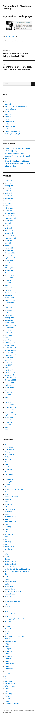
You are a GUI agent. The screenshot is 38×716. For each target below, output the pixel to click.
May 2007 (8, 365)
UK (6, 679)
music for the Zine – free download (17, 156)
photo (7, 119)
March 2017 (9, 183)
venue (7, 688)
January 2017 (9, 186)
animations (9, 447)
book (6, 464)
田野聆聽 (7, 158)
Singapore (8, 656)
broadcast (8, 467)
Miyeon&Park (9, 586)
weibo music (9, 36)
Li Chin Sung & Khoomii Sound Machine (19, 569)
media (7, 584)
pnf (6, 624)
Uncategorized (10, 684)
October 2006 (9, 382)
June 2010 (8, 280)
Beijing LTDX (9, 454)
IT (5, 551)
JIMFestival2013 (10, 564)
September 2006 (10, 385)
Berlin (7, 457)
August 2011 (9, 260)
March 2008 (9, 340)
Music (17, 41)
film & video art (10, 522)
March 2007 (9, 370)
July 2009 (8, 305)
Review (7, 639)
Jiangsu (7, 559)
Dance (7, 487)
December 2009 (10, 293)
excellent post (10, 509)
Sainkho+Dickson (11, 641)
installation (9, 549)
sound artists (9, 664)
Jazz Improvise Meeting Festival (16, 106)
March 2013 (9, 230)
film (6, 519)
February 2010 (9, 290)
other (7, 616)
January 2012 (9, 250)
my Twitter (9, 111)
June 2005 (8, 422)
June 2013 (8, 225)
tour (6, 676)
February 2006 (10, 402)
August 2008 (9, 328)
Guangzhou (9, 534)
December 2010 (10, 273)
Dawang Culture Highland (14, 489)
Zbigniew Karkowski (12, 703)
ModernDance (10, 594)
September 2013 (10, 218)
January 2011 (9, 270)
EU (6, 507)
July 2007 (8, 360)
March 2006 (9, 400)
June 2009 (8, 308)
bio (6, 101)
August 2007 (9, 357)
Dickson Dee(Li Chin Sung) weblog (13, 710)
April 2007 (8, 367)
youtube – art (9, 124)
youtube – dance (10, 126)
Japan (7, 556)
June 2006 (8, 392)
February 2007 (10, 372)
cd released (9, 469)
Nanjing (7, 606)
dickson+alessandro (12, 497)
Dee (6, 492)
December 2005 (10, 407)
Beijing (7, 452)
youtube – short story (12, 131)
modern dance (10, 589)
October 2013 (9, 215)
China (7, 472)
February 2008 (10, 342)
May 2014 (8, 203)
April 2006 (8, 397)
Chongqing (9, 474)
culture (7, 484)
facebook (8, 104)
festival (7, 514)
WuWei (7, 696)
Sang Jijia (8, 644)
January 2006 (9, 405)
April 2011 (8, 265)
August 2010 (9, 278)
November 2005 (10, 410)
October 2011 (9, 255)
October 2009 (9, 298)
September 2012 (10, 238)
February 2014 (9, 208)
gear (6, 529)
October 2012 (9, 235)
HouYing (8, 544)
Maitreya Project (10, 109)
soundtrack (9, 669)
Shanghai (8, 649)
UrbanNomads (10, 686)
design (7, 494)
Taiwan (7, 674)
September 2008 (10, 325)
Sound (7, 661)
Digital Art (8, 499)
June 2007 (8, 362)
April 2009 (8, 313)
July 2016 (8, 188)
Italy (6, 554)
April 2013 (8, 228)
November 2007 (10, 350)
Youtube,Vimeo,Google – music (16, 134)
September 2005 (10, 415)
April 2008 (8, 338)
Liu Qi (7, 576)
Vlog (6, 691)
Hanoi (7, 537)
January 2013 (9, 233)
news (6, 611)
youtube (7, 701)
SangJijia (8, 646)
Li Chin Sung (9, 566)
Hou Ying (8, 542)
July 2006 (8, 390)
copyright (8, 482)
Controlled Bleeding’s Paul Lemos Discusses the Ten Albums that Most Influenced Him (18, 163)
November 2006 (10, 380)
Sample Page (9, 121)
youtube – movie (10, 129)
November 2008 (10, 320)
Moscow (8, 596)
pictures (8, 621)
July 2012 (8, 243)
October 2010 (9, 275)
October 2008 (9, 323)
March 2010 (9, 288)
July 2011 (8, 263)
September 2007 (10, 355)
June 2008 (8, 333)
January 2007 (9, 375)
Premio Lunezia (10, 629)
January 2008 (9, 345)
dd (4, 41)
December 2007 (10, 347)
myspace (8, 114)
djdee (6, 502)
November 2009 (10, 295)
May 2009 (8, 310)
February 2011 (9, 268)
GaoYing (8, 527)
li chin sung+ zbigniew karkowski (17, 571)
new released (9, 609)
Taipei (7, 671)
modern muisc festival (13, 591)
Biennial (8, 459)
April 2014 (8, 205)
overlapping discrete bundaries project (19, 619)
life (6, 574)
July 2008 (8, 330)
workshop (8, 693)
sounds (7, 666)
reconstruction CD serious (14, 636)
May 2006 (8, 395)
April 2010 (8, 285)
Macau (7, 579)
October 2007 (9, 352)
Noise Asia (8, 116)
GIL (6, 532)
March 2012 (9, 248)
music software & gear (13, 601)
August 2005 (9, 417)
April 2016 (8, 193)
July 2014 (8, 201)
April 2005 (8, 427)
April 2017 (8, 181)
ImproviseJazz (10, 546)
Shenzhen (8, 651)
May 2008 (8, 335)
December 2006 (10, 377)
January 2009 (9, 318)
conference (9, 479)
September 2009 (10, 300)
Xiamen (7, 698)
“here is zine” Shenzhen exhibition (17, 148)
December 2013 (10, 210)
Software (8, 659)
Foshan (7, 524)
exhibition (8, 512)
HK (6, 539)
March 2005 (9, 430)
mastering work (10, 581)
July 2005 (8, 420)
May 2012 (8, 245)
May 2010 (8, 283)
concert (7, 477)
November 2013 (10, 213)
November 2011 (10, 253)
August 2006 (9, 387)
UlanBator (8, 681)
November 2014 (10, 198)
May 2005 (8, 425)
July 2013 (8, 223)
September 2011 (10, 258)
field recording (10, 517)
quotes (7, 634)
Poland (7, 626)
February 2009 (10, 315)
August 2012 (9, 240)
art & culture (9, 449)
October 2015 (9, 196)
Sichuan (7, 654)
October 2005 (9, 412)
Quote (7, 631)
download (8, 504)
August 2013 (9, 220)
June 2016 (8, 191)
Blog (6, 462)
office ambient (10, 614)
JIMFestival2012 (10, 561)
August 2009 (9, 303)
